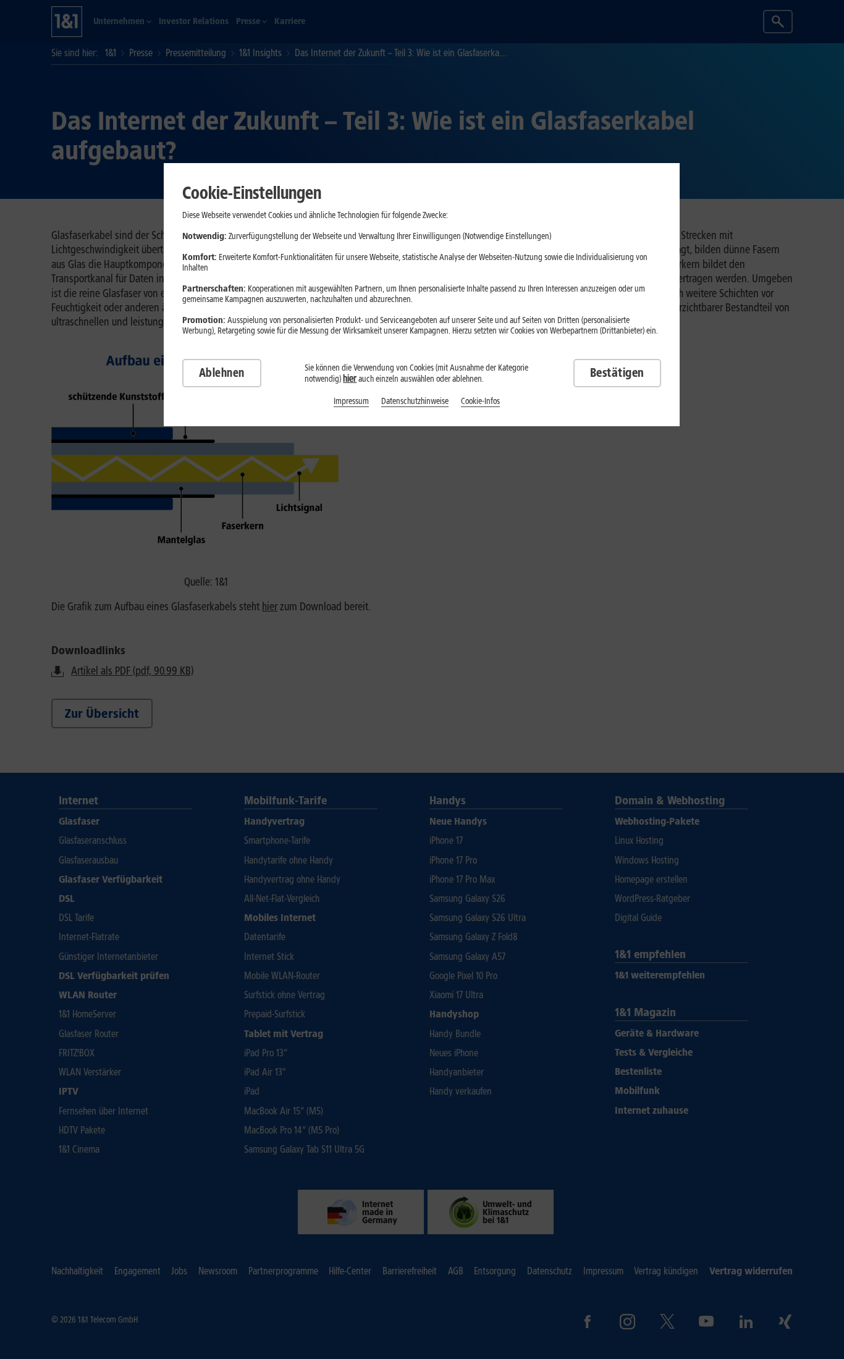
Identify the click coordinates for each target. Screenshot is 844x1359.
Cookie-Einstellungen (251, 192)
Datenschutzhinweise (415, 401)
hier (350, 378)
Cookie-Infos (480, 401)
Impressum (351, 401)
